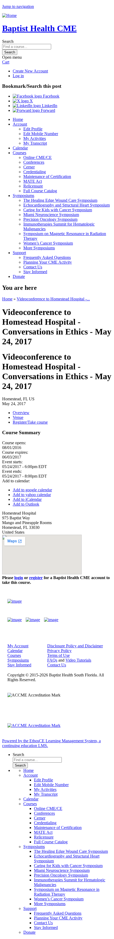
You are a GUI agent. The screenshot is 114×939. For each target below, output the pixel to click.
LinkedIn (49, 105)
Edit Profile (32, 129)
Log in (18, 76)
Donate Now (91, 601)
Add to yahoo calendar (32, 494)
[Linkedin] (51, 619)
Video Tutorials (78, 660)
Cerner (29, 167)
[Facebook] (14, 619)
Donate (19, 276)
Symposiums (23, 195)
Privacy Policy (59, 650)
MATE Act (32, 181)
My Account (17, 646)
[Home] (9, 15)
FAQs (52, 660)
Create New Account (30, 71)
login (18, 577)
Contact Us (32, 267)
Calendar (20, 148)
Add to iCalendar (27, 499)
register (36, 577)
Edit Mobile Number (40, 133)
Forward (47, 110)
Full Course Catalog (40, 191)
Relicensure (33, 186)
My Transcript (35, 143)
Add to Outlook (26, 504)
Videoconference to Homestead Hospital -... (53, 299)
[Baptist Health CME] (14, 601)
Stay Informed (35, 271)
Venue (18, 417)
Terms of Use (58, 655)
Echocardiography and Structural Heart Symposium (66, 205)
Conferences (33, 162)
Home (18, 119)
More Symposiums (39, 248)
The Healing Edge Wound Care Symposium (60, 200)
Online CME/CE (37, 157)
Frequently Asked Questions (47, 257)
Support (19, 252)
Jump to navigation (18, 6)
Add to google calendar (32, 490)
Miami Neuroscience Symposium (51, 214)
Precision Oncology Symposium (50, 219)
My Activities (34, 138)
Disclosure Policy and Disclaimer (75, 646)
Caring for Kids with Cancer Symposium (57, 210)
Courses (19, 152)
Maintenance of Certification (47, 176)
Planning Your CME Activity (47, 262)
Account (20, 124)
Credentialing (34, 172)
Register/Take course (30, 422)
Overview (21, 412)
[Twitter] (33, 619)
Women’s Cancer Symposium (48, 243)
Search (8, 41)
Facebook (50, 96)
